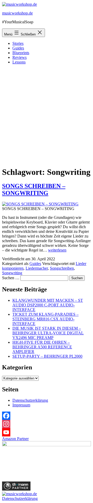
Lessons (19, 62)
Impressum (21, 405)
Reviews (19, 57)
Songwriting (12, 273)
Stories (18, 43)
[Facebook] (46, 416)
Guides (18, 48)
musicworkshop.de (17, 13)
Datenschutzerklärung (30, 400)
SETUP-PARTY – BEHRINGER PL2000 (47, 356)
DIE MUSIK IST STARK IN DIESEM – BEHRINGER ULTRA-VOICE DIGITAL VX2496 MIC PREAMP (48, 333)
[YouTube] (46, 432)
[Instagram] (46, 424)
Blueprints (20, 53)
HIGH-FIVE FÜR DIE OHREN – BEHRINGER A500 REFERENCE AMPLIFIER (42, 347)
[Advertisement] (46, 115)
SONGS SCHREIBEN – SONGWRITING (33, 189)
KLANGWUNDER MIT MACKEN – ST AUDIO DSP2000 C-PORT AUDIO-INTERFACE (47, 305)
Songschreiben (62, 268)
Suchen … (10, 278)
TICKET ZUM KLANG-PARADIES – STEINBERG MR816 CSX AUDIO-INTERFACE (45, 319)
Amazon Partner (15, 438)
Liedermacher (37, 268)
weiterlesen (57, 250)
